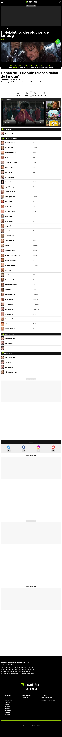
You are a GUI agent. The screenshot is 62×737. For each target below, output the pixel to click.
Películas (9, 29)
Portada (3, 29)
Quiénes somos (26, 695)
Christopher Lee (9, 197)
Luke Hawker (8, 304)
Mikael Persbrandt (10, 260)
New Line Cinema (23, 82)
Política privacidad (47, 697)
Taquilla (8, 710)
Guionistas (44, 95)
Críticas (8, 713)
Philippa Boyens (9, 338)
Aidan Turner (8, 201)
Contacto (25, 697)
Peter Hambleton (10, 211)
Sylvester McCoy (10, 265)
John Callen (8, 206)
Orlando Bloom (9, 236)
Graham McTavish (10, 162)
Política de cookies (46, 699)
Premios (8, 708)
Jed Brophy (8, 216)
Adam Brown (8, 231)
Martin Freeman (9, 143)
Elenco (27, 95)
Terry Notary (8, 314)
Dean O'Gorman (9, 192)
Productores (35, 95)
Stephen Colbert (9, 294)
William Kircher (9, 167)
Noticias (8, 698)
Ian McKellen (8, 148)
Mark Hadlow (8, 221)
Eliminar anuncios (31, 5)
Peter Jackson (9, 133)
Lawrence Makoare (10, 285)
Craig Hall (7, 290)
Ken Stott (7, 157)
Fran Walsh (8, 348)
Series (7, 704)
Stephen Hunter (9, 182)
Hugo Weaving (9, 187)
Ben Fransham (9, 299)
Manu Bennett (9, 280)
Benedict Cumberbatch (12, 255)
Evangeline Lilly (9, 241)
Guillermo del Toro (10, 372)
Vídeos (7, 706)
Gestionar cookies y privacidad (49, 700)
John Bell (7, 275)
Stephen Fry (8, 270)
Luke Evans (8, 172)
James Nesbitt (9, 177)
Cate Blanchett (9, 250)
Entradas (8, 715)
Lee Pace (7, 245)
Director (18, 95)
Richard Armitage (10, 153)
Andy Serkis (8, 226)
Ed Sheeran (8, 324)
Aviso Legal (44, 695)
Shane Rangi (8, 319)
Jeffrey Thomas (9, 329)
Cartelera (8, 700)
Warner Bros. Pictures (37, 82)
